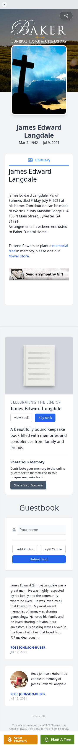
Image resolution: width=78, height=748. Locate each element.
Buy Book (45, 418)
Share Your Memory (28, 485)
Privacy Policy (27, 729)
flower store (19, 256)
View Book (21, 418)
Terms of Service (51, 729)
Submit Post (39, 559)
